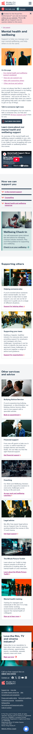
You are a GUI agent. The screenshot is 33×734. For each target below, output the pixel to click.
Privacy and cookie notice (9, 698)
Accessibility (19, 700)
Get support (6, 27)
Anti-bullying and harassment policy (12, 705)
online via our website (9, 18)
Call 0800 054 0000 (13, 121)
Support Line (5, 690)
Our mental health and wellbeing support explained (15, 74)
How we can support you (13, 78)
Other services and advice (13, 83)
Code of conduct (6, 707)
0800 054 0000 (8, 674)
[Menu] (30, 3)
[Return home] (8, 3)
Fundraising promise (7, 700)
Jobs (21, 692)
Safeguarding (5, 703)
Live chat (13, 690)
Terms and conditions (24, 698)
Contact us (5, 677)
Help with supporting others (14, 80)
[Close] (31, 13)
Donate (22, 9)
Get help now (10, 9)
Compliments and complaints (10, 695)
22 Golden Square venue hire (10, 692)
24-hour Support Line (18, 114)
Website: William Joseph (8, 728)
